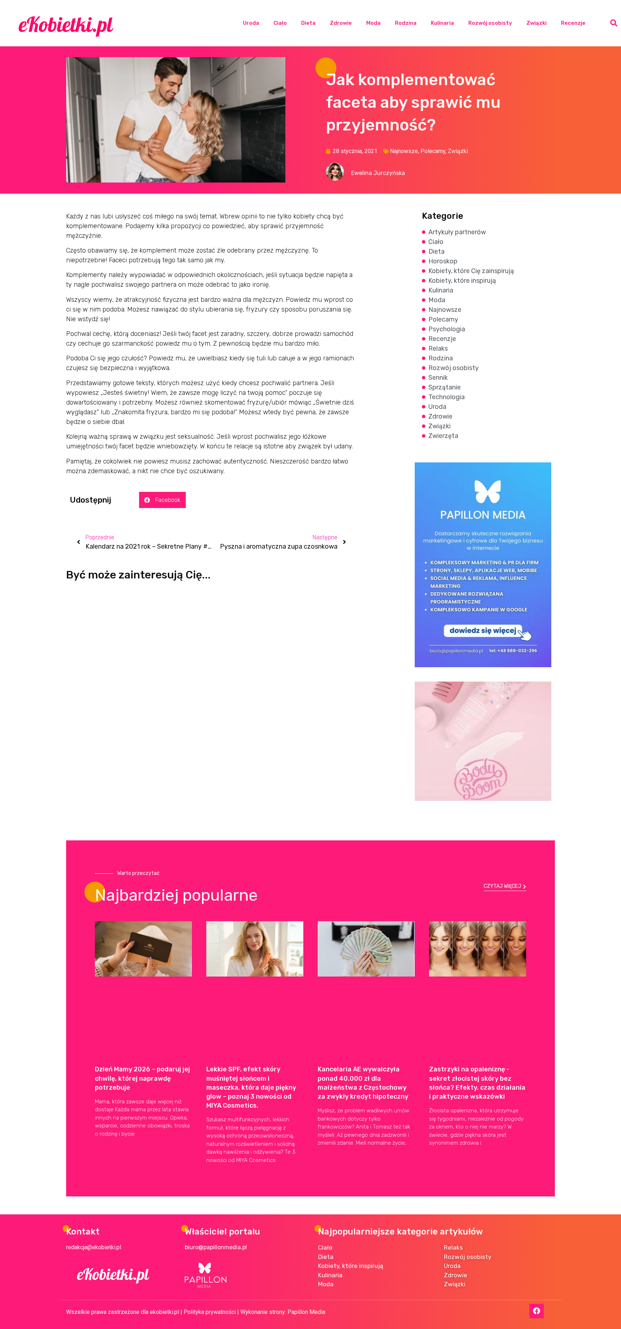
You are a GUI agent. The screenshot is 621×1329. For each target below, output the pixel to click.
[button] (614, 23)
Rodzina (406, 23)
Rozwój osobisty (490, 23)
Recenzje (573, 23)
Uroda (251, 23)
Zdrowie (341, 23)
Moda (373, 23)
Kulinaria (442, 23)
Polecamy (432, 151)
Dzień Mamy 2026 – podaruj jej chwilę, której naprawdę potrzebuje (142, 1078)
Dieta (308, 23)
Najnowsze (404, 151)
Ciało (280, 23)
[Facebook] (536, 1311)
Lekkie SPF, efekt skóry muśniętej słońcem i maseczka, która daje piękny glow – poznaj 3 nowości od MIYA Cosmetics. (251, 1087)
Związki (536, 23)
